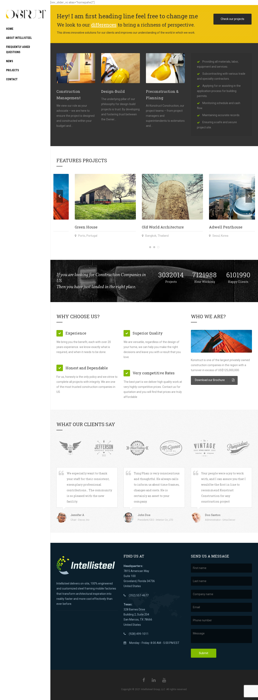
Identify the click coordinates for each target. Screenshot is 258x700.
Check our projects (232, 19)
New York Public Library (213, 227)
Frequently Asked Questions (18, 49)
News (9, 61)
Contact (12, 79)
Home (9, 28)
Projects (12, 70)
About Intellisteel (19, 37)
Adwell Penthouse (140, 227)
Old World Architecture (77, 227)
